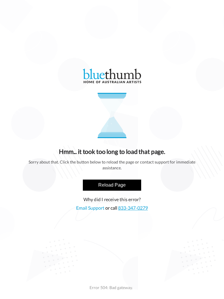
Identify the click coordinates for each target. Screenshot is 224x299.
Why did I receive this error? (112, 199)
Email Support (90, 208)
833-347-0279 (133, 208)
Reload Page (112, 184)
